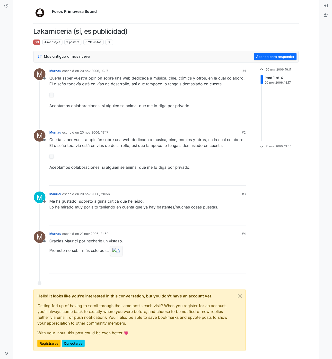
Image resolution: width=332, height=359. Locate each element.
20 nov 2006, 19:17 (94, 71)
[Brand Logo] (41, 11)
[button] (6, 353)
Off (37, 42)
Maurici (55, 194)
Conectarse (73, 343)
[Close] (239, 296)
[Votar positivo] (214, 118)
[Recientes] (6, 6)
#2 (244, 132)
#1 (244, 71)
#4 (244, 234)
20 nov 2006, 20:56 (95, 194)
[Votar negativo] (231, 118)
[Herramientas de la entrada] (241, 118)
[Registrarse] (325, 15)
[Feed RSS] (109, 42)
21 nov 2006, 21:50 (94, 234)
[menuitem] (325, 6)
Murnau (55, 71)
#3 (244, 194)
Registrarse (49, 343)
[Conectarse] (325, 6)
